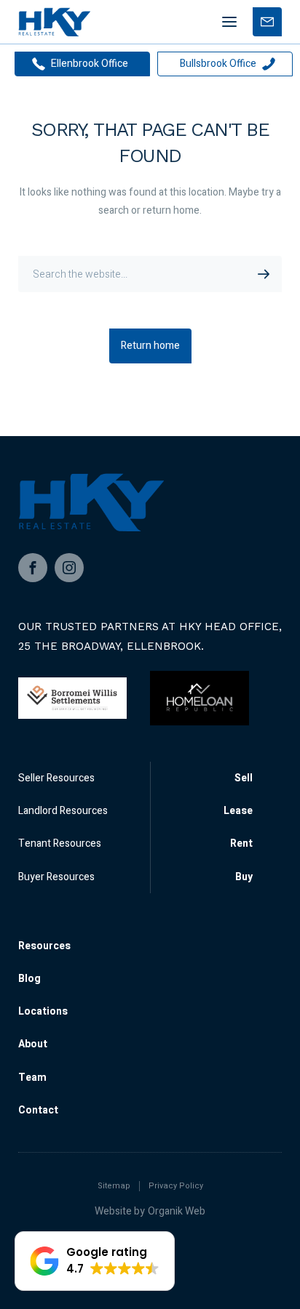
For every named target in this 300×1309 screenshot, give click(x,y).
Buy (244, 877)
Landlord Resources (63, 810)
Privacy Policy (176, 1186)
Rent (241, 843)
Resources (44, 946)
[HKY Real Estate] (54, 22)
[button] (95, 1261)
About (32, 1044)
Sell (243, 778)
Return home (150, 345)
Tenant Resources (59, 843)
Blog (29, 978)
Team (32, 1077)
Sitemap (114, 1186)
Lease (238, 810)
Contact (38, 1110)
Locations (43, 1011)
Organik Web (176, 1211)
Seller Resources (56, 778)
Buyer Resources (56, 877)
